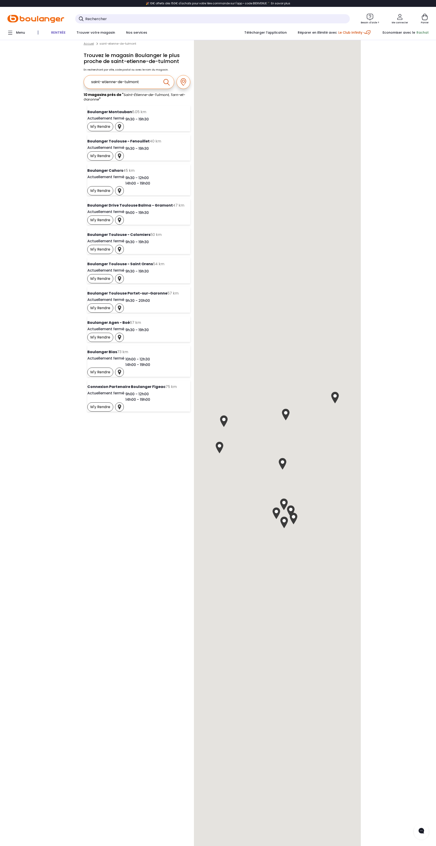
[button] (282, 464)
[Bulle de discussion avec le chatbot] (421, 831)
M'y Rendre (101, 127)
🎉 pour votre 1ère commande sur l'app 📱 (218, 3)
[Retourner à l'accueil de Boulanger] (35, 19)
